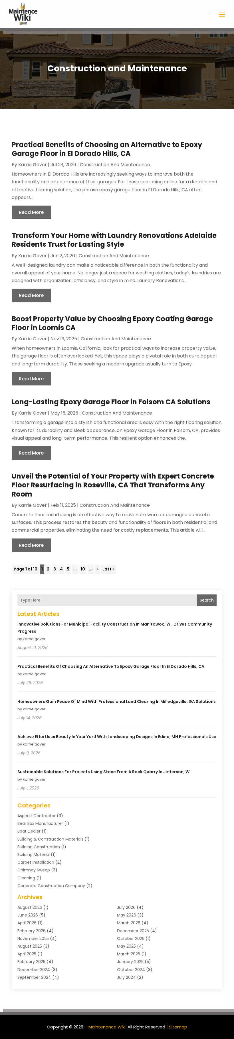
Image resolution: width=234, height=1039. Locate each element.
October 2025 (130, 938)
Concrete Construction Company (51, 886)
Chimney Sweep (33, 870)
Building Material (33, 854)
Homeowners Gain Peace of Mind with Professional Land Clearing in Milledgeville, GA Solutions (116, 701)
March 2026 (128, 923)
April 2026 (27, 923)
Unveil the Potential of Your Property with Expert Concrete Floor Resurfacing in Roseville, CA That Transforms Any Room (113, 485)
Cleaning (26, 878)
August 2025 (29, 946)
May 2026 (126, 915)
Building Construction (38, 847)
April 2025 (26, 954)
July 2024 (126, 977)
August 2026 (29, 907)
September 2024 (34, 977)
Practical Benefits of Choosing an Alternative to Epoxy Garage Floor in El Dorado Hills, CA (107, 149)
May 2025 (126, 946)
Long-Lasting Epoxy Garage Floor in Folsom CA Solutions (111, 402)
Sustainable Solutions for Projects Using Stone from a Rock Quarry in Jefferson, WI (104, 772)
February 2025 (31, 961)
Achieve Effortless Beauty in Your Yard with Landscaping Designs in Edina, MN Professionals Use (116, 736)
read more (31, 212)
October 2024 (131, 969)
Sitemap (178, 1027)
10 (83, 569)
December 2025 (133, 931)
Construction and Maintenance (115, 164)
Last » (108, 569)
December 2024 (33, 969)
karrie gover (32, 164)
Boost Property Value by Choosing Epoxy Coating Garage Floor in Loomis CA (112, 323)
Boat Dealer (29, 831)
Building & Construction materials (50, 839)
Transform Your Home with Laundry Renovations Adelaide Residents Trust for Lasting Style (114, 240)
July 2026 (126, 907)
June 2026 (27, 915)
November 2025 (33, 938)
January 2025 (130, 961)
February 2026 (31, 931)
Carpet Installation (35, 862)
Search (207, 600)
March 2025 (128, 954)
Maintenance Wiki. (107, 1027)
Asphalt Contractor (36, 816)
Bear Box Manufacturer (40, 823)
